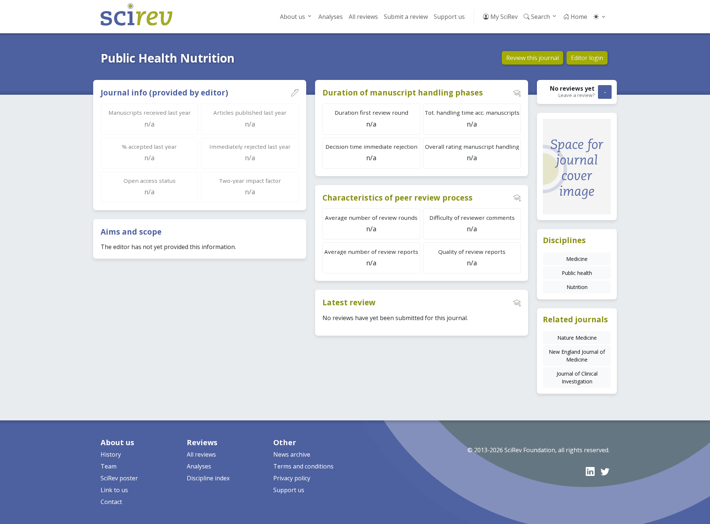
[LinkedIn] (590, 471)
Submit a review (406, 17)
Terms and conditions (303, 466)
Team (108, 466)
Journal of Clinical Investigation (577, 377)
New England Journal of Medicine (577, 355)
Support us (449, 17)
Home (578, 17)
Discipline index (208, 478)
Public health (577, 272)
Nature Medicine (577, 337)
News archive (291, 454)
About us (292, 17)
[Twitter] (605, 471)
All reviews (363, 17)
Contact (111, 502)
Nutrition (577, 286)
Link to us (114, 490)
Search (540, 17)
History (111, 454)
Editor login (587, 58)
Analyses (330, 17)
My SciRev (503, 17)
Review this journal (532, 58)
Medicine (577, 258)
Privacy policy (291, 478)
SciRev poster (119, 478)
